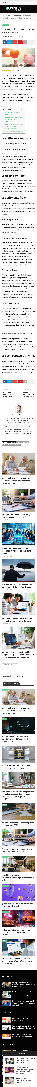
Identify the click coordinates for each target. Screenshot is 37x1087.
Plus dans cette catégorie (11, 445)
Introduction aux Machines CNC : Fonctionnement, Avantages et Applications (23, 1003)
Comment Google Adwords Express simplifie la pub (28, 394)
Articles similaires (8, 442)
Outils (4, 747)
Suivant (13, 664)
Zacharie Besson (7, 36)
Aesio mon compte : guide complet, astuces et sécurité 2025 (25, 1060)
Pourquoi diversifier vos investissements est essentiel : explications (23, 985)
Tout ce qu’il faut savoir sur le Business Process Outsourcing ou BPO (23, 1028)
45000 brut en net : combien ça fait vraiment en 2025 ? (25, 1080)
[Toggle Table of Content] (21, 109)
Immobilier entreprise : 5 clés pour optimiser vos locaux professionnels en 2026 (18, 877)
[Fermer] (5, 1053)
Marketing (6, 885)
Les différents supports (12, 113)
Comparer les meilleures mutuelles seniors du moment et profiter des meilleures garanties (16, 480)
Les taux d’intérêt (10, 129)
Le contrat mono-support (15, 117)
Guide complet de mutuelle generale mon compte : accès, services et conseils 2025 (23, 994)
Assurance (5, 24)
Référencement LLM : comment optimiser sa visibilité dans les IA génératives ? (15, 739)
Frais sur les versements (15, 124)
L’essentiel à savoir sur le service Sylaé (7, 394)
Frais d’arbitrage (12, 126)
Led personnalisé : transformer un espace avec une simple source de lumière (24, 1071)
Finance (5, 773)
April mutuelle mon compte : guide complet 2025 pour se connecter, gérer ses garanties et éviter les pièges (18, 654)
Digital (5, 718)
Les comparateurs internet (13, 131)
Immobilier (6, 857)
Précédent (6, 664)
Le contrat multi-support (15, 115)
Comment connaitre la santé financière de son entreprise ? (23, 1036)
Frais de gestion (12, 122)
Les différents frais (11, 119)
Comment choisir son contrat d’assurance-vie (23, 1019)
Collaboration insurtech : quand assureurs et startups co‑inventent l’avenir (16, 550)
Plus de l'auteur (22, 442)
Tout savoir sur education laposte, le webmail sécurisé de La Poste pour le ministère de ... (17, 961)
